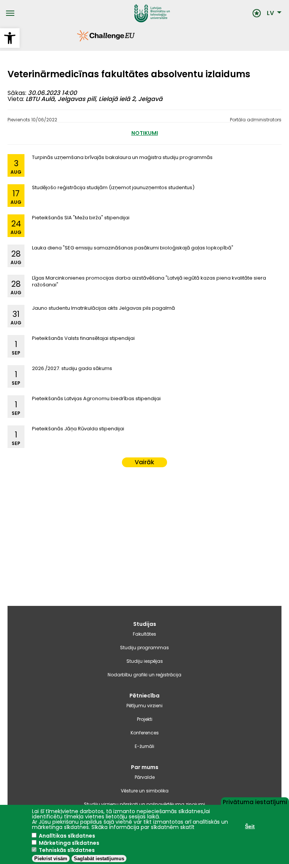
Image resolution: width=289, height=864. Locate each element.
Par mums (144, 767)
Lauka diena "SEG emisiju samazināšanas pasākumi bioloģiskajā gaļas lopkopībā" (132, 247)
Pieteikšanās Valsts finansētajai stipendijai (83, 338)
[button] (10, 38)
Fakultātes (144, 634)
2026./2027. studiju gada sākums (72, 368)
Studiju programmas (144, 647)
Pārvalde (145, 777)
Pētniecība (144, 695)
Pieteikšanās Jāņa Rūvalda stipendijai (78, 428)
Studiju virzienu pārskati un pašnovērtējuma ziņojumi (144, 804)
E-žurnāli (144, 746)
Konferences (145, 732)
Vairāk (144, 462)
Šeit (250, 826)
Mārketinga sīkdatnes (69, 843)
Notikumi (144, 133)
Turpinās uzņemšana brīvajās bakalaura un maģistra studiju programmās (122, 157)
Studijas (144, 624)
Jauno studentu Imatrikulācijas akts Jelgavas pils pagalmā (103, 308)
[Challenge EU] (77, 39)
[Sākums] (133, 13)
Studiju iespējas (144, 661)
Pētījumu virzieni (144, 705)
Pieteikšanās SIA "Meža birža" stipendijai (80, 217)
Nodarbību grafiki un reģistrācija (144, 674)
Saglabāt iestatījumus (99, 858)
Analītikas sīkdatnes (67, 836)
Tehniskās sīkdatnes (67, 850)
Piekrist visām (50, 858)
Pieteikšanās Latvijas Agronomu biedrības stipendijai (96, 398)
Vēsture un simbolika (145, 791)
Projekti (144, 719)
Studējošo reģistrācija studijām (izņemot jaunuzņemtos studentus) (113, 187)
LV (270, 13)
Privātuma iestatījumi (255, 801)
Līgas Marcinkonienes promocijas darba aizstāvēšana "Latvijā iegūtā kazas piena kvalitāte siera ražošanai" (149, 281)
